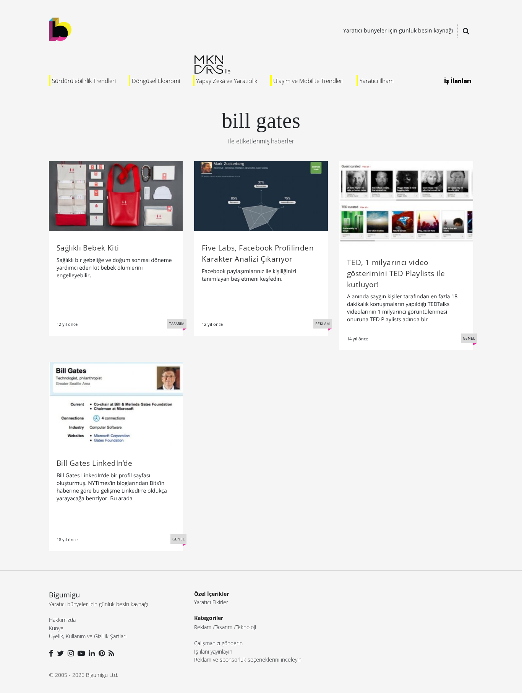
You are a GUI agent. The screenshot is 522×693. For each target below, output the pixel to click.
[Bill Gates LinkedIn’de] (116, 403)
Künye (56, 628)
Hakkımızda (62, 619)
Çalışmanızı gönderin (218, 643)
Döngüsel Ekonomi (156, 81)
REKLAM (322, 323)
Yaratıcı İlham (377, 81)
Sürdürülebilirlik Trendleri (84, 81)
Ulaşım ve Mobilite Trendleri (308, 81)
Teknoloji (246, 627)
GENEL (469, 338)
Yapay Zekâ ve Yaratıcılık (226, 81)
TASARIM (177, 323)
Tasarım (223, 627)
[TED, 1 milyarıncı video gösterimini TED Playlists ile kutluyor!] (406, 202)
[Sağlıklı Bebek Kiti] (116, 195)
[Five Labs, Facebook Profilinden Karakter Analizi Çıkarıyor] (261, 195)
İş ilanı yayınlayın (213, 651)
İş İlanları (458, 81)
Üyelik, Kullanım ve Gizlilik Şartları (87, 636)
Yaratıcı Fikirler (211, 602)
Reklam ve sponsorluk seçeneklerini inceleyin (248, 659)
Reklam (202, 627)
